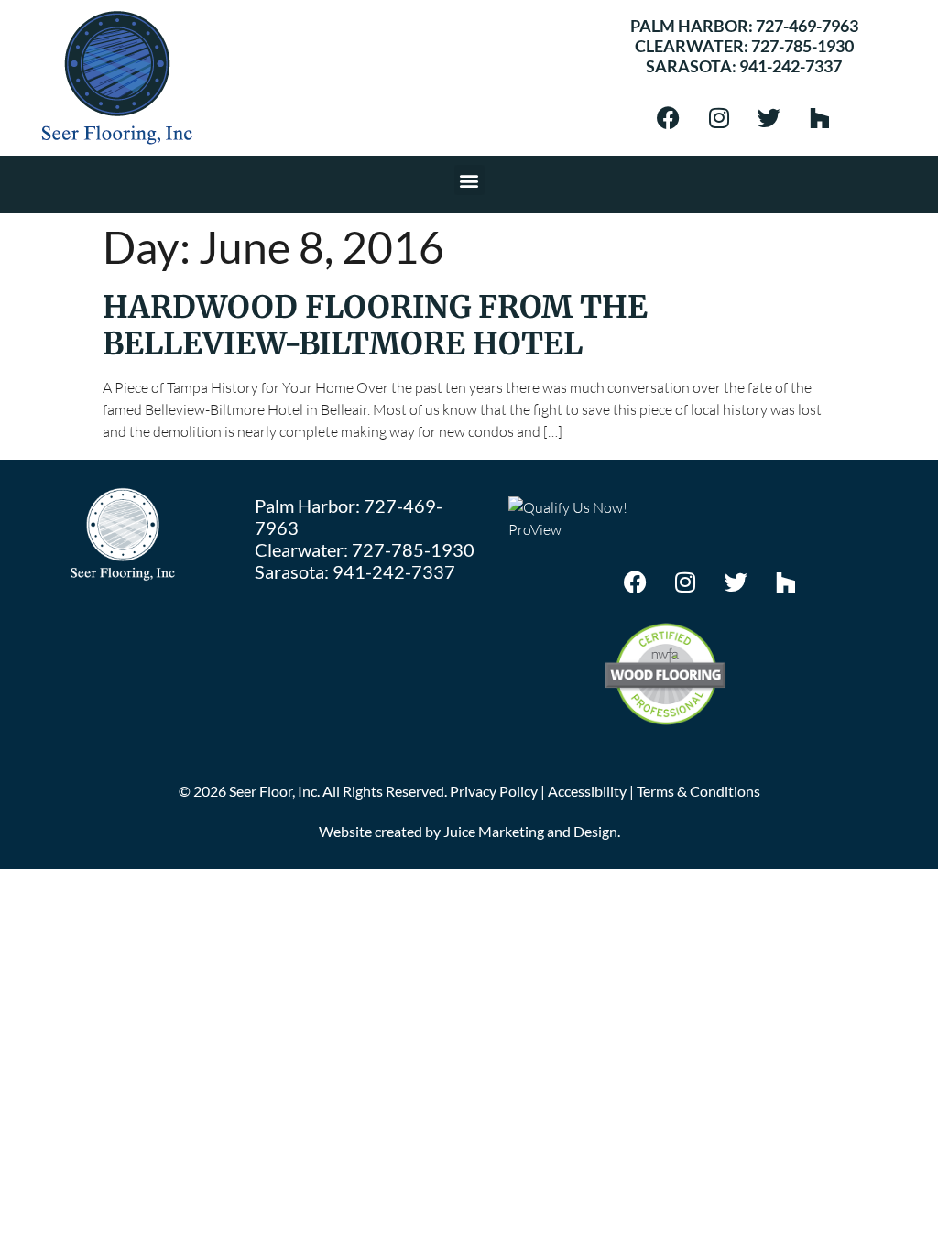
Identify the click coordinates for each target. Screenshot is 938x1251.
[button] (469, 180)
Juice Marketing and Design (530, 831)
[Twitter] (769, 117)
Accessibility (587, 791)
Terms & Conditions (698, 791)
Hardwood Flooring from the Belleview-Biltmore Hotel (375, 325)
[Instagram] (719, 117)
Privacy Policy (494, 791)
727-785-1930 (802, 46)
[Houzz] (820, 117)
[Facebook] (669, 117)
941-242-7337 (790, 66)
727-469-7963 (807, 26)
